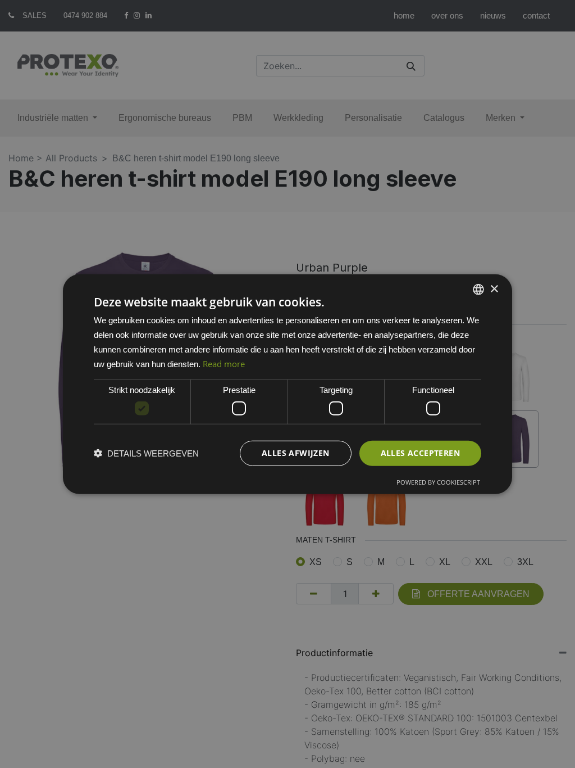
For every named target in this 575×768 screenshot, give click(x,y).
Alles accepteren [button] (420, 453)
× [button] (494, 288)
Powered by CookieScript (438, 481)
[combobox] (478, 289)
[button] (146, 452)
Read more (224, 363)
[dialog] (287, 384)
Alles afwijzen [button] (296, 453)
